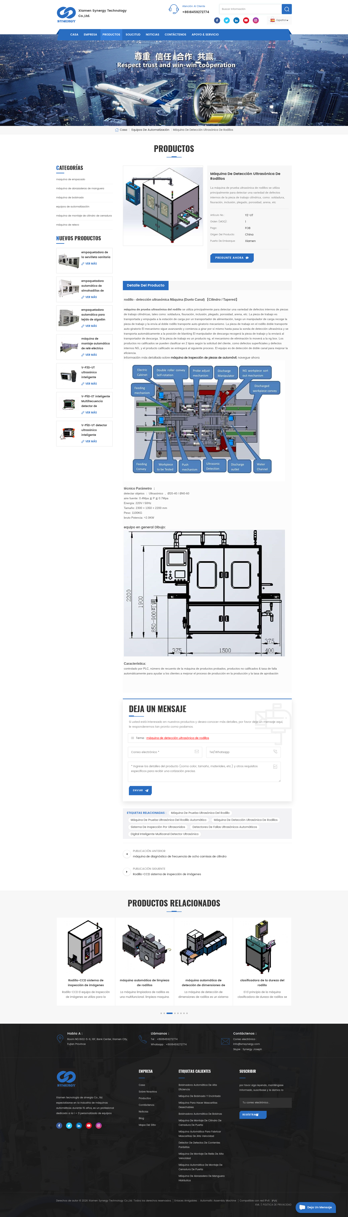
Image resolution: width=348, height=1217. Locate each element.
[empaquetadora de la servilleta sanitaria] (69, 260)
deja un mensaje (319, 1207)
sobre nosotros (148, 1092)
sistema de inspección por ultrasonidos (158, 827)
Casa (74, 34)
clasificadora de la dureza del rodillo (203, 983)
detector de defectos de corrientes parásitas (199, 1145)
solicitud (133, 34)
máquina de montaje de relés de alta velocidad (201, 1156)
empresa (90, 34)
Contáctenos (175, 34)
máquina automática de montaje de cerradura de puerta (200, 1167)
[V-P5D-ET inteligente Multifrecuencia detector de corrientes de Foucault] (69, 404)
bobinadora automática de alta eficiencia (198, 1087)
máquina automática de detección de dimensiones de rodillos (144, 983)
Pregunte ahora (229, 257)
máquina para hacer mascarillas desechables (198, 1105)
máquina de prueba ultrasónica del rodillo (200, 813)
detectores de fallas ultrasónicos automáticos (225, 827)
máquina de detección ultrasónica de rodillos (177, 738)
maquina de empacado (70, 179)
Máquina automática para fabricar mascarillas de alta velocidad (200, 1134)
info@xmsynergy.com (246, 1044)
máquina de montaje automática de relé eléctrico (95, 344)
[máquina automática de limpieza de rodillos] (86, 947)
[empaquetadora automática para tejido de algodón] (69, 318)
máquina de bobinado (70, 198)
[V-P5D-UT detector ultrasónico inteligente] (69, 433)
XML (257, 1205)
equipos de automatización (72, 207)
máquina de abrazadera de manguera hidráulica (202, 1178)
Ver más (91, 264)
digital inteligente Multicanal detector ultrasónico (165, 834)
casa (142, 1085)
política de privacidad (277, 1205)
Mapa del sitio (147, 1125)
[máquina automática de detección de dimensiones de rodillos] (144, 947)
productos (145, 1098)
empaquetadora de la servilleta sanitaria (95, 255)
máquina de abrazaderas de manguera (80, 188)
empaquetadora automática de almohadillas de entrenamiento (92, 286)
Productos (111, 34)
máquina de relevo (67, 225)
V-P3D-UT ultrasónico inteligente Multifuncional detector (91, 373)
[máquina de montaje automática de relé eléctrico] (69, 347)
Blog (141, 1118)
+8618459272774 (195, 12)
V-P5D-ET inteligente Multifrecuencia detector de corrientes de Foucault (95, 402)
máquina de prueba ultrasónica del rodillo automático (168, 820)
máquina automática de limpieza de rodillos (86, 983)
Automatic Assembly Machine (218, 1201)
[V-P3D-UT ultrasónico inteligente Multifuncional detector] (69, 375)
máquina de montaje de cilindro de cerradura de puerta (200, 1123)
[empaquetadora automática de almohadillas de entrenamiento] (69, 289)
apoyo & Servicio (205, 34)
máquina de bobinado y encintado (200, 1096)
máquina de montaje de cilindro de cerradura (84, 216)
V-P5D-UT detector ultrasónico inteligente (94, 430)
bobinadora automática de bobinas (200, 1114)
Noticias (152, 34)
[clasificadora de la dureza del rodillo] (203, 947)
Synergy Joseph (252, 1049)
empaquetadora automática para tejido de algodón (93, 315)
